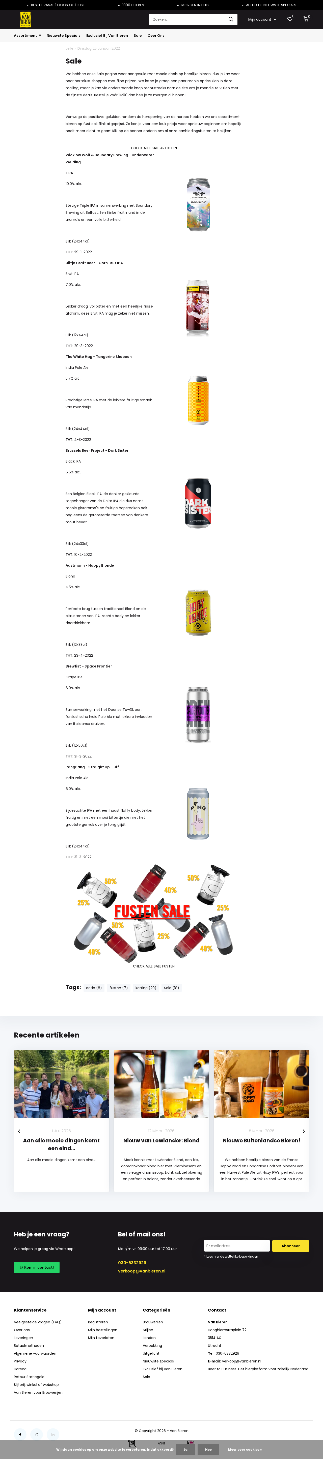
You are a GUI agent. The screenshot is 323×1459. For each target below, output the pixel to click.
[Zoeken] (231, 19)
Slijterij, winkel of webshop (36, 1384)
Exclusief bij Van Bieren (162, 1369)
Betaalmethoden (29, 1345)
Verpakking (152, 1345)
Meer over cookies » (245, 1449)
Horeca (20, 1369)
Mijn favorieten (101, 1337)
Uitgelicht (151, 1353)
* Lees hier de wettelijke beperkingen (231, 1256)
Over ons (22, 1329)
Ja (185, 1449)
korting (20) (146, 987)
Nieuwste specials (158, 1361)
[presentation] (19, 1131)
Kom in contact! (38, 1267)
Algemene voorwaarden (35, 1353)
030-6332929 (132, 1263)
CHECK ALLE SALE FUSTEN (154, 966)
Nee (208, 1449)
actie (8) (94, 987)
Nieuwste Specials (63, 35)
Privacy (20, 1361)
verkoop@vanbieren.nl (141, 1271)
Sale (138, 35)
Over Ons (156, 35)
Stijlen (148, 1329)
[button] (159, 1211)
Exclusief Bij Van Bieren (107, 35)
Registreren (98, 1322)
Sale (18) (171, 987)
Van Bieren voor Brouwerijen (38, 1392)
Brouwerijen (153, 1322)
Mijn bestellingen (102, 1329)
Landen (149, 1337)
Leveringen (23, 1337)
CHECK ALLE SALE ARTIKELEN (154, 147)
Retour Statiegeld (29, 1376)
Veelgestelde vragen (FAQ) (38, 1322)
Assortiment (25, 35)
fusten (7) (119, 987)
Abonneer (291, 1246)
